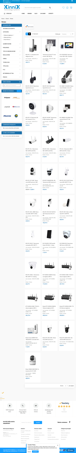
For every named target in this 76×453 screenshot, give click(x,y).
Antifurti (63, 430)
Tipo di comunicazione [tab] (9, 51)
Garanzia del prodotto (39, 435)
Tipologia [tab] (5, 66)
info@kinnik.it (8, 2)
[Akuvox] (7, 116)
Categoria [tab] (6, 32)
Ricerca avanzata (25, 438)
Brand (7, 18)
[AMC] (16, 98)
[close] (58, 445)
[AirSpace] (7, 98)
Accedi (49, 430)
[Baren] (16, 116)
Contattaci (7, 0)
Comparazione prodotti (53, 439)
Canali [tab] (5, 58)
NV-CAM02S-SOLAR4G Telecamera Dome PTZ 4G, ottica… (66, 119)
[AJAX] (7, 107)
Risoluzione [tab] (6, 54)
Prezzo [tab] (5, 77)
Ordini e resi (23, 440)
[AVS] (16, 107)
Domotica (63, 439)
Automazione (64, 435)
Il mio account (51, 432)
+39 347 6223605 (26, 0)
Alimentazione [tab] (7, 43)
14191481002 (8, 436)
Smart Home (7, 39)
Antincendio (64, 437)
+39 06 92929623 (16, 0)
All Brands (19, 81)
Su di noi (36, 430)
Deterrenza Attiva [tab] (8, 73)
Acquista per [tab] (7, 25)
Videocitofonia (8, 37)
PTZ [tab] (4, 69)
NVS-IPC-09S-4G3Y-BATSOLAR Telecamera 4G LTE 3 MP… (49, 213)
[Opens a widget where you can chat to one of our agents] (70, 450)
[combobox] (38, 7)
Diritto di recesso (38, 432)
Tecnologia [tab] (6, 62)
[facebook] (70, 422)
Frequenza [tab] (6, 47)
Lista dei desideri (51, 437)
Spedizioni (36, 437)
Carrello (49, 435)
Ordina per (57, 34)
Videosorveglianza (9, 35)
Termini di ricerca (25, 436)
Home (3, 18)
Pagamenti (36, 439)
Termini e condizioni (25, 434)
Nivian (30, 60)
